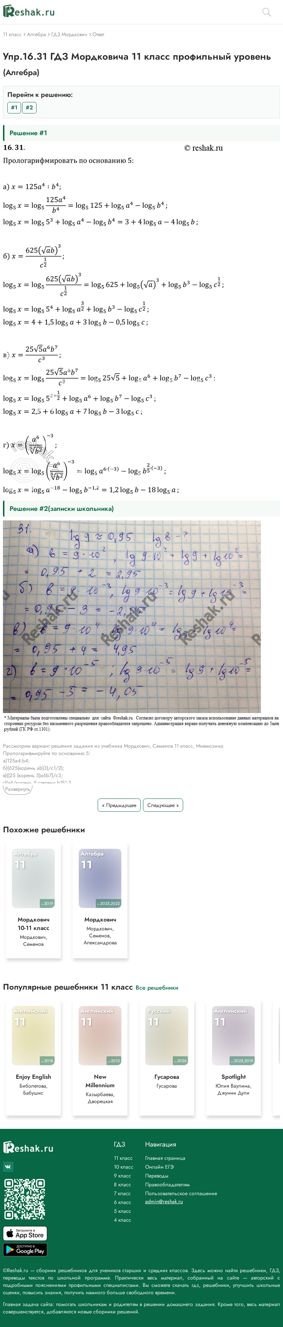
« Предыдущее (119, 805)
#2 (29, 107)
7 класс (122, 1193)
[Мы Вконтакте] (8, 1167)
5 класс (122, 1211)
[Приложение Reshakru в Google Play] (25, 1254)
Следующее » (163, 805)
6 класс (122, 1202)
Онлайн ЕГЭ (159, 1166)
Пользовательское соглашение (181, 1193)
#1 (14, 107)
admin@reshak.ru (164, 1201)
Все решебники (157, 987)
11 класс (123, 1158)
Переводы (156, 1175)
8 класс (122, 1184)
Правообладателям (167, 1184)
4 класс (122, 1220)
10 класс (123, 1166)
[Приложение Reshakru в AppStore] (25, 1239)
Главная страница (165, 1158)
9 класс (122, 1175)
